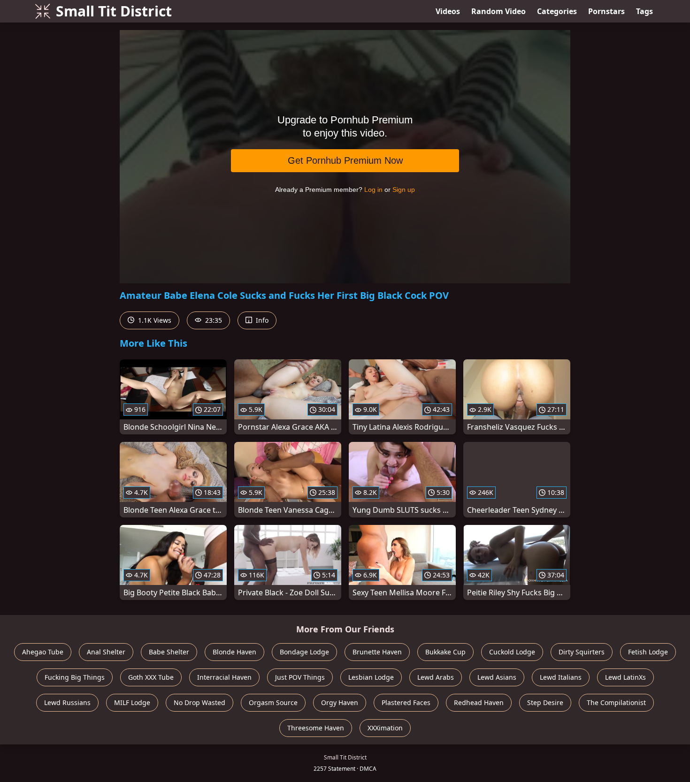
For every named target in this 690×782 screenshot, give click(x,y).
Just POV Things (300, 677)
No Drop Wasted (199, 702)
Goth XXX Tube (151, 677)
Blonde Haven (234, 651)
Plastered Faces (406, 702)
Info (261, 320)
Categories (557, 11)
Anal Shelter (106, 651)
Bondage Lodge (304, 651)
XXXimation (385, 727)
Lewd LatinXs (625, 677)
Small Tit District (114, 11)
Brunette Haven (377, 651)
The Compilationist (616, 702)
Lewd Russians (67, 702)
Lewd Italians (561, 677)
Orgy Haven (339, 702)
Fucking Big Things (75, 677)
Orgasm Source (273, 702)
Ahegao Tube (42, 651)
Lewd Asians (496, 677)
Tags (644, 11)
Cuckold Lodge (512, 651)
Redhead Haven (479, 702)
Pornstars (606, 11)
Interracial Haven (224, 677)
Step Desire (545, 702)
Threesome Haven (315, 727)
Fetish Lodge (648, 651)
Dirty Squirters (582, 651)
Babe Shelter (169, 651)
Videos (448, 11)
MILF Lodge (132, 702)
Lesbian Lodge (371, 677)
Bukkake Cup (445, 651)
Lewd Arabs (435, 677)
